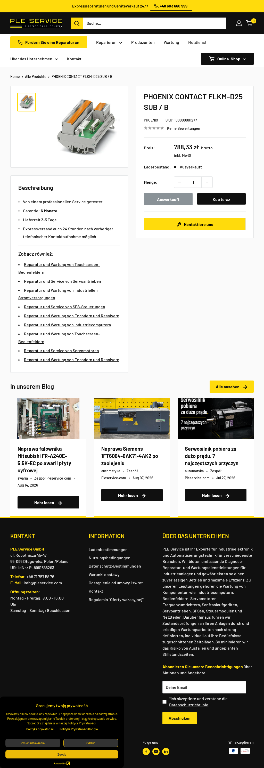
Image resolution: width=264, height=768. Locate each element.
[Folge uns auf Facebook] (146, 751)
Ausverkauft (168, 199)
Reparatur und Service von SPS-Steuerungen (64, 306)
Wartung (171, 42)
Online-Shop (228, 58)
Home (15, 76)
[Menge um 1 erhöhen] (207, 182)
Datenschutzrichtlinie (188, 704)
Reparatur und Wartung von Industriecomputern (67, 324)
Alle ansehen (228, 386)
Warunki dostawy (104, 574)
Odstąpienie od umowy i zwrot (116, 582)
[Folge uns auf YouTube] (156, 751)
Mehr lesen (44, 502)
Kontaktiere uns (198, 224)
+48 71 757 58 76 (40, 576)
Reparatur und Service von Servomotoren (61, 350)
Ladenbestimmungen (108, 549)
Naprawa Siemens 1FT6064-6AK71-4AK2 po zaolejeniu (129, 456)
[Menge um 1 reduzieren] (179, 182)
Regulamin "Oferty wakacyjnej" (116, 599)
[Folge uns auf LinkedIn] (165, 751)
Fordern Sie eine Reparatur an (52, 42)
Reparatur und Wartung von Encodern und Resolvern (71, 315)
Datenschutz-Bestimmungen (115, 565)
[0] (249, 23)
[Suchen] (77, 23)
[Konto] (239, 23)
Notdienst (197, 42)
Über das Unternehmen (31, 58)
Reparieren (106, 42)
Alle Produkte (35, 76)
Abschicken (180, 718)
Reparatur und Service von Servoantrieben (62, 281)
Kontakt (74, 58)
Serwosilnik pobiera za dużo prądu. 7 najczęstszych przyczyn (211, 456)
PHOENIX (151, 120)
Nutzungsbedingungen (109, 557)
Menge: (151, 182)
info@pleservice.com (43, 582)
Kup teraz (221, 199)
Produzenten (143, 42)
